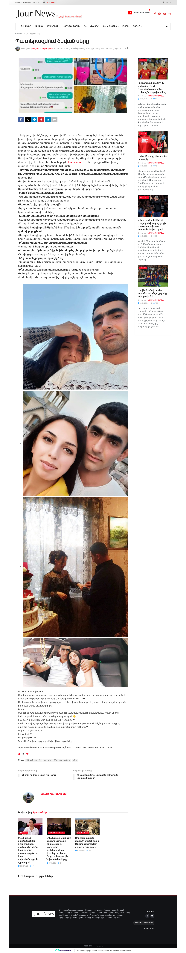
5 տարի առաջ (63, 48)
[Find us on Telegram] (159, 13)
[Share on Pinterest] (41, 119)
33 (156, 236)
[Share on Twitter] (28, 119)
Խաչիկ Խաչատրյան (156, 96)
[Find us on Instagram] (170, 13)
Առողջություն (71, 26)
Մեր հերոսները (33, 34)
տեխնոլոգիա (110, 26)
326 (89, 851)
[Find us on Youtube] (164, 13)
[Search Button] (167, 26)
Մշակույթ (52, 26)
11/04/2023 (81, 851)
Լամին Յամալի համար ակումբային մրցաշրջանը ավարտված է (152, 293)
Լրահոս (23, 833)
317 (61, 863)
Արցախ (47, 760)
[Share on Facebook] (21, 119)
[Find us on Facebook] (154, 13)
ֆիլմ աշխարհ (91, 26)
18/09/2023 (52, 863)
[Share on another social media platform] (54, 119)
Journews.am (75, 162)
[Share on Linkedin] (48, 119)
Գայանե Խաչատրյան (42, 48)
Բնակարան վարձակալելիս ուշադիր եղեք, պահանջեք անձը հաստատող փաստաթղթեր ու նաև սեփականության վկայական (28, 850)
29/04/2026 (143, 99)
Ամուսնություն (33, 760)
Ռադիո (136, 26)
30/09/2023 (24, 866)
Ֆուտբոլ (144, 197)
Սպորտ (125, 26)
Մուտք (167, 2)
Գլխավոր (26, 26)
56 (156, 99)
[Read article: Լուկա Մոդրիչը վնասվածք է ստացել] (153, 142)
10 (156, 166)
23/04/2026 (143, 303)
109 (156, 303)
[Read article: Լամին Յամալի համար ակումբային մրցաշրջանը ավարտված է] (153, 276)
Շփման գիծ (82, 833)
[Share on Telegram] (34, 119)
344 (32, 866)
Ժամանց (38, 26)
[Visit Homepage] (49, 13)
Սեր (75, 760)
